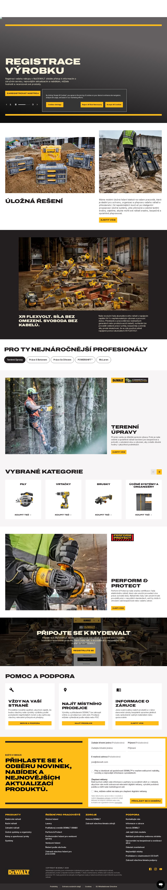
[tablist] (83, 360)
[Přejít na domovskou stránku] (18, 872)
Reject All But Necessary (92, 105)
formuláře (118, 803)
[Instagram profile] (155, 869)
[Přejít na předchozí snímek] (153, 472)
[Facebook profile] (150, 869)
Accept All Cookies (114, 105)
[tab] (14, 360)
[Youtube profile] (161, 869)
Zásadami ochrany (104, 798)
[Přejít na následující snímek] (159, 472)
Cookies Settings (54, 105)
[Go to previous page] (6, 104)
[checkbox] (92, 772)
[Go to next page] (37, 104)
